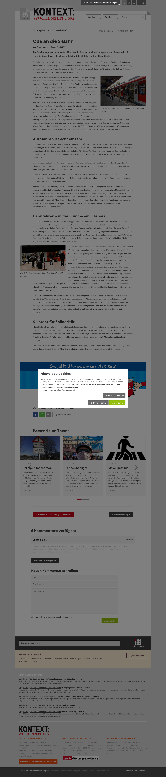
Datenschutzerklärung (70, 390)
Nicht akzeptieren (98, 403)
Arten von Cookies (113, 395)
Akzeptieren (117, 403)
